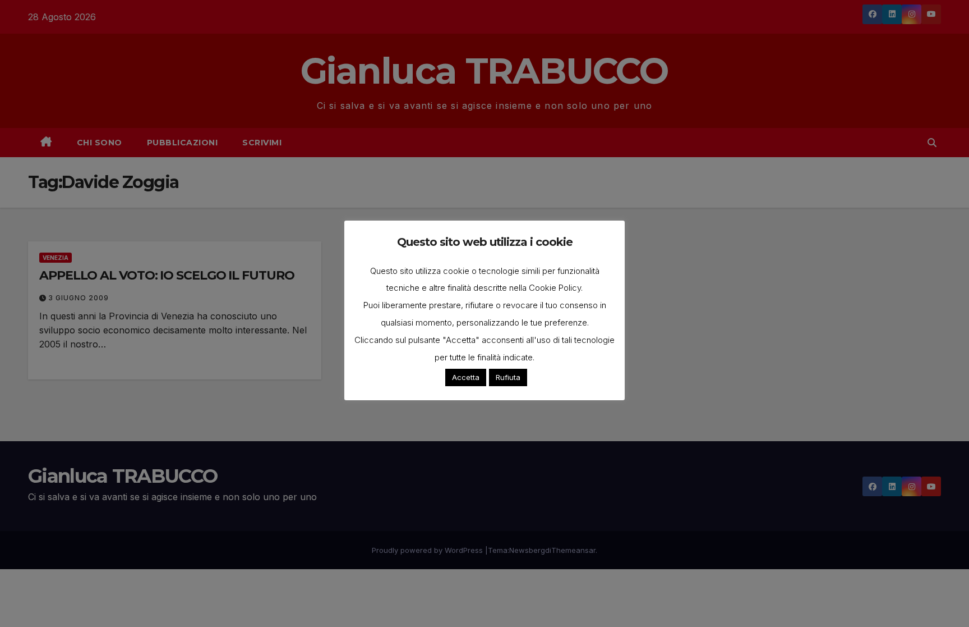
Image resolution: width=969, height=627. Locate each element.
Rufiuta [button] (508, 377)
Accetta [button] (465, 377)
